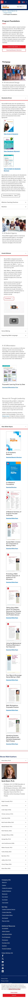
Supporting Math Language (10, 335)
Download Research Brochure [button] (14, 50)
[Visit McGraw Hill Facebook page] (3, 955)
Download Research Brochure (14, 457)
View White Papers (7, 426)
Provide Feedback (6, 948)
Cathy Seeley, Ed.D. (7, 851)
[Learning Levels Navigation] (6, 2)
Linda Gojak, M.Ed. (6, 809)
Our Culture (5, 896)
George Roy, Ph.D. (6, 839)
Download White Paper (12, 518)
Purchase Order (6, 942)
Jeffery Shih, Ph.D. (6, 860)
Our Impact (5, 899)
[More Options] (26, 2)
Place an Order (5, 921)
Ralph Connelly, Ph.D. (7, 801)
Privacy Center (4, 981)
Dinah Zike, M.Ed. (6, 868)
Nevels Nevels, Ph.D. (7, 826)
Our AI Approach (6, 937)
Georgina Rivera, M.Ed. (7, 835)
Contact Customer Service (8, 909)
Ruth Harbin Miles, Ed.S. (8, 822)
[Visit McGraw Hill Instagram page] (3, 965)
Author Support (6, 931)
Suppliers (4, 945)
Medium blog (5, 416)
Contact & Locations (7, 888)
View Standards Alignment (12, 151)
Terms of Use (4, 978)
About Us (4, 882)
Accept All (14, 995)
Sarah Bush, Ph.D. (6, 760)
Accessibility (5, 928)
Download (8, 298)
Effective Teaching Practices (10, 202)
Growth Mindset (6, 253)
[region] (14, 990)
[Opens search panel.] (19, 2)
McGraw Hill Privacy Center (14, 989)
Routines (4, 206)
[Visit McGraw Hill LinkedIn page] (3, 971)
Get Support (5, 918)
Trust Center (5, 902)
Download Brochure (11, 487)
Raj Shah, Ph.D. (5, 856)
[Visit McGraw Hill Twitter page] (3, 958)
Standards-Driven (7, 98)
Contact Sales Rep (6, 912)
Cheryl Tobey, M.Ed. (7, 864)
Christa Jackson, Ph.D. (7, 814)
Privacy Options (14, 992)
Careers (4, 885)
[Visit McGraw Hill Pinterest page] (3, 968)
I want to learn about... (13, 46)
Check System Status (7, 915)
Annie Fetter (5, 805)
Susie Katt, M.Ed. (6, 818)
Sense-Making (6, 331)
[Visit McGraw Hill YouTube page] (3, 961)
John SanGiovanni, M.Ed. (8, 843)
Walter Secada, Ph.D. (7, 847)
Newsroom (4, 894)
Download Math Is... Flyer (10, 195)
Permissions (5, 940)
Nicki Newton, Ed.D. (7, 830)
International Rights (7, 934)
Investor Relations (6, 891)
